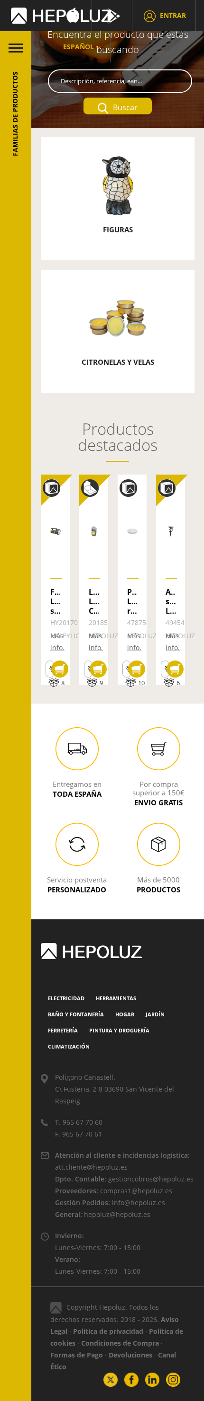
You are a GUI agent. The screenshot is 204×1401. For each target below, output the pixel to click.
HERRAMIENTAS (116, 998)
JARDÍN (155, 1014)
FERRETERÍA (63, 1030)
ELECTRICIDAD (66, 998)
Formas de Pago (76, 1354)
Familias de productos (14, 113)
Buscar (125, 107)
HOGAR (124, 1014)
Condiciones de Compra (120, 1343)
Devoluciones (130, 1354)
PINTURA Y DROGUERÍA (119, 1030)
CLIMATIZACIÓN (69, 1046)
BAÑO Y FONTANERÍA (76, 1014)
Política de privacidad (108, 1331)
